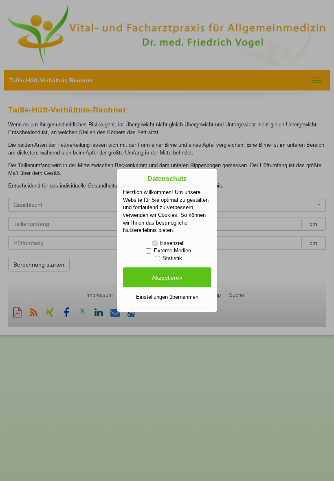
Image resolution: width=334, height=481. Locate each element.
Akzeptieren (167, 277)
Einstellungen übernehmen (167, 297)
